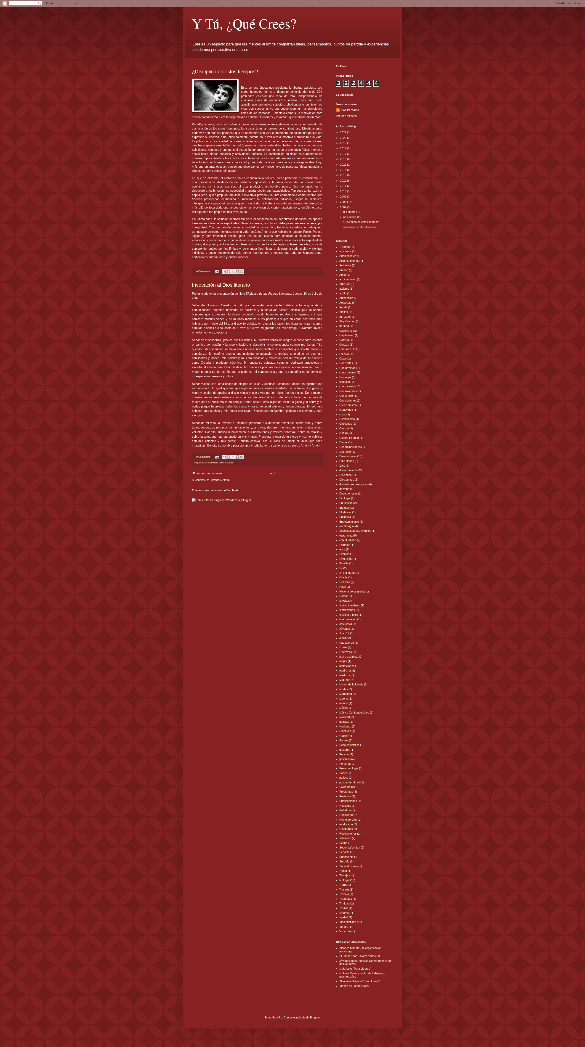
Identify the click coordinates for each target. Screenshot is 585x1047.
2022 (343, 132)
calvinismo (346, 330)
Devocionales (347, 456)
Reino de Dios (348, 819)
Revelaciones (347, 833)
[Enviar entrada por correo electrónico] (217, 271)
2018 (343, 148)
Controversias (348, 391)
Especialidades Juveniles (355, 530)
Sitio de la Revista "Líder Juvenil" (359, 981)
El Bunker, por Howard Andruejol (359, 956)
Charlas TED (347, 349)
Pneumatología (348, 768)
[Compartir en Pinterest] (241, 271)
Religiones (346, 828)
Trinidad (344, 903)
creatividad (211, 462)
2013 (343, 175)
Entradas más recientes (207, 473)
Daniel (343, 442)
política (343, 777)
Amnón (343, 270)
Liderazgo (345, 652)
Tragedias (345, 898)
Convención (346, 395)
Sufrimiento (346, 857)
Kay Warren (346, 642)
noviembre (350, 217)
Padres (343, 740)
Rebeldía (345, 810)
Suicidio (344, 861)
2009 (343, 196)
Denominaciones (350, 447)
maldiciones (346, 666)
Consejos (345, 377)
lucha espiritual (348, 656)
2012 (343, 180)
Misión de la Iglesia (351, 684)
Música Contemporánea (354, 712)
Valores (344, 913)
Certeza (344, 344)
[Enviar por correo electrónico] (224, 271)
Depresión (345, 451)
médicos (344, 675)
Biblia (342, 312)
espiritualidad (347, 540)
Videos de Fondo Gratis (354, 986)
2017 (343, 154)
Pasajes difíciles (349, 745)
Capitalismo (346, 335)
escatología (346, 526)
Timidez (344, 889)
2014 (343, 170)
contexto (344, 381)
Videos (343, 926)
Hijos (342, 586)
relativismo (346, 824)
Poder (343, 773)
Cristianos (345, 423)
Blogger (315, 1017)
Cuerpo (344, 428)
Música (343, 707)
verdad (343, 917)
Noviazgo (345, 726)
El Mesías (345, 512)
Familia (343, 563)
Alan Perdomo (349, 110)
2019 (343, 143)
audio (342, 293)
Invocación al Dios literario (221, 285)
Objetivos (345, 731)
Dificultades (346, 461)
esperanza (346, 535)
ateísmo (344, 288)
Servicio (344, 852)
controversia (347, 386)
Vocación (345, 931)
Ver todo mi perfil (346, 116)
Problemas (346, 791)
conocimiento (347, 372)
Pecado (344, 754)
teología (344, 880)
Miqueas (344, 680)
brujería (344, 326)
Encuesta (345, 516)
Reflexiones (346, 815)
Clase (343, 358)
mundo (343, 703)
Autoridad (345, 302)
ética (342, 549)
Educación (346, 503)
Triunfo (343, 908)
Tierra (343, 884)
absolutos (345, 251)
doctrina (344, 489)
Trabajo (344, 894)
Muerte (343, 698)
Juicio (343, 638)
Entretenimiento (349, 521)
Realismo (345, 805)
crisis (342, 414)
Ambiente (345, 265)
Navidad (344, 717)
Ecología (344, 498)
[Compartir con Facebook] (237, 271)
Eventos (344, 554)
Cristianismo (347, 419)
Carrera (344, 339)
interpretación (347, 619)
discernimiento (348, 470)
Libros (343, 647)
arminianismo (347, 279)
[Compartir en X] (233, 271)
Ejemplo (344, 507)
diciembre (349, 212)
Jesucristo (345, 624)
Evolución (345, 559)
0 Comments (203, 271)
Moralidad (345, 693)
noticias (344, 721)
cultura (343, 433)
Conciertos (346, 363)
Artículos (344, 284)
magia (343, 661)
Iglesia (343, 600)
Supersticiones (348, 866)
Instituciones (347, 610)
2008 (343, 202)
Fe (341, 568)
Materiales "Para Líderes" (355, 968)
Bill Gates (345, 316)
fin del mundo (347, 572)
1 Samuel (345, 247)
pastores (344, 749)
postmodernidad (349, 782)
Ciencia (344, 354)
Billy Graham (347, 321)
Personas (345, 763)
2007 (343, 207)
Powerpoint (346, 787)
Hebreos (344, 582)
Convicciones (347, 400)
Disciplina (345, 475)
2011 (343, 186)
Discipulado (346, 479)
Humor (343, 596)
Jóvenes (344, 628)
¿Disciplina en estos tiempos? (225, 71)
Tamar (343, 870)
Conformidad (347, 368)
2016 (343, 159)
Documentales (348, 493)
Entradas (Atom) (220, 480)
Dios (221, 462)
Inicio (273, 473)
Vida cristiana (347, 922)
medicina (345, 670)
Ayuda (343, 307)
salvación (345, 838)
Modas (343, 689)
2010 (343, 191)
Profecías (345, 796)
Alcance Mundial (349, 260)
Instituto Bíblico (348, 614)
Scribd (343, 843)
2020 (343, 138)
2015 (343, 164)
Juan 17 (344, 633)
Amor (342, 274)
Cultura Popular (349, 437)
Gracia (343, 577)
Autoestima (346, 298)
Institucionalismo (349, 605)
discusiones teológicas (353, 484)
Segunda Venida (349, 847)
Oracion (229, 462)
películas (345, 759)
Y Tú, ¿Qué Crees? (244, 23)
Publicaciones (348, 801)
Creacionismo (348, 405)
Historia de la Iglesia (352, 591)
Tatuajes (344, 875)
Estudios (344, 545)
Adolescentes (347, 256)
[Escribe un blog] (228, 271)
